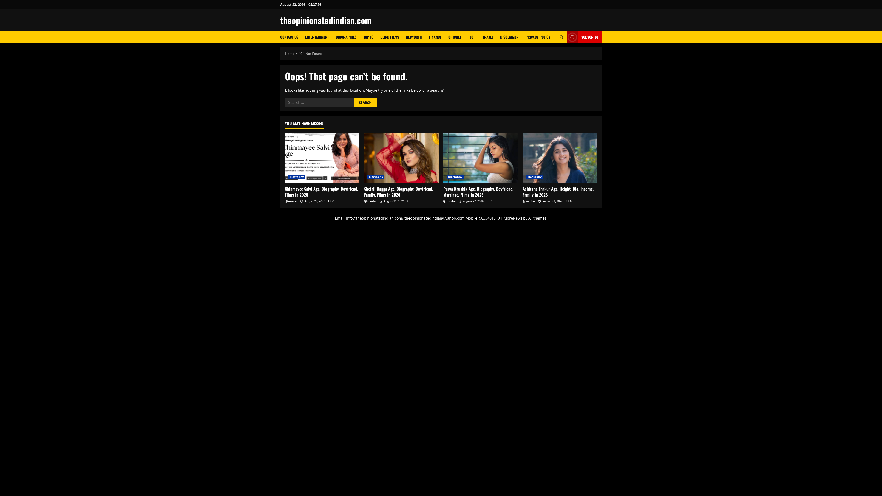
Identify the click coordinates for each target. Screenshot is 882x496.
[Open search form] (561, 37)
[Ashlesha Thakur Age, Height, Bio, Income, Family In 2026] (560, 158)
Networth (414, 37)
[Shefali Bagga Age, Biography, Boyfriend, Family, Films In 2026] (401, 158)
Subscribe (589, 37)
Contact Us (289, 37)
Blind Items (389, 37)
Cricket (454, 37)
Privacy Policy (538, 37)
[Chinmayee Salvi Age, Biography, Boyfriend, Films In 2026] (322, 158)
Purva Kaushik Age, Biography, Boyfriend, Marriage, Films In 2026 (478, 191)
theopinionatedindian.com (326, 20)
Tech (472, 37)
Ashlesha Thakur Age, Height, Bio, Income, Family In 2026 (558, 191)
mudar (292, 201)
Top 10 (368, 37)
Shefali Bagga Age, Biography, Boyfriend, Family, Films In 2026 (398, 191)
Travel (488, 37)
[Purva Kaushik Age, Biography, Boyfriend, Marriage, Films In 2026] (480, 158)
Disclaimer (509, 37)
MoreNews (513, 218)
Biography (297, 177)
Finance (435, 37)
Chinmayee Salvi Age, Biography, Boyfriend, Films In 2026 (321, 191)
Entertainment (317, 37)
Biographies (346, 37)
